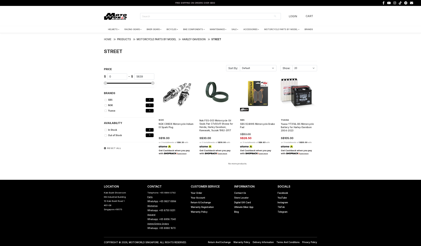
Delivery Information (263, 242)
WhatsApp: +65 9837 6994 (161, 201)
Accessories (250, 29)
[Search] (275, 16)
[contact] (411, 3)
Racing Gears (132, 29)
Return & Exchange (201, 202)
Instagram (283, 202)
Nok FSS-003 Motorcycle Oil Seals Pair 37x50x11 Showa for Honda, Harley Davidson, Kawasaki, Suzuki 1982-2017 (216, 125)
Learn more (181, 153)
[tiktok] (400, 3)
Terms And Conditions (288, 242)
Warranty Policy (199, 212)
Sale (234, 29)
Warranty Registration (202, 207)
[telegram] (405, 3)
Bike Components (193, 29)
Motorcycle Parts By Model (281, 29)
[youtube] (389, 3)
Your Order (196, 193)
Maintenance (217, 29)
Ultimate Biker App (243, 207)
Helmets (113, 29)
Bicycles (171, 29)
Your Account (198, 197)
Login (293, 16)
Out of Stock (115, 135)
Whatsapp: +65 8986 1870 (161, 228)
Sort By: (233, 68)
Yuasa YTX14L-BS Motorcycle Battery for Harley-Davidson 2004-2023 (297, 127)
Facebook (283, 193)
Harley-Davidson (194, 39)
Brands (309, 29)
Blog (236, 212)
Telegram (282, 212)
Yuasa (111, 110)
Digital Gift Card (242, 202)
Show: (286, 68)
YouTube (282, 197)
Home (107, 39)
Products (124, 39)
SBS (110, 100)
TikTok (281, 207)
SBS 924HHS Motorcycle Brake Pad (257, 126)
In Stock (112, 130)
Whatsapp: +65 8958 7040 (161, 219)
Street (216, 39)
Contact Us (240, 193)
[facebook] (383, 3)
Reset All (113, 148)
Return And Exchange (219, 242)
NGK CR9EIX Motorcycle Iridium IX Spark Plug (176, 126)
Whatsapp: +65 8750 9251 (161, 210)
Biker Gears (153, 29)
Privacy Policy (309, 242)
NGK (110, 105)
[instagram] (394, 3)
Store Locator (241, 197)
